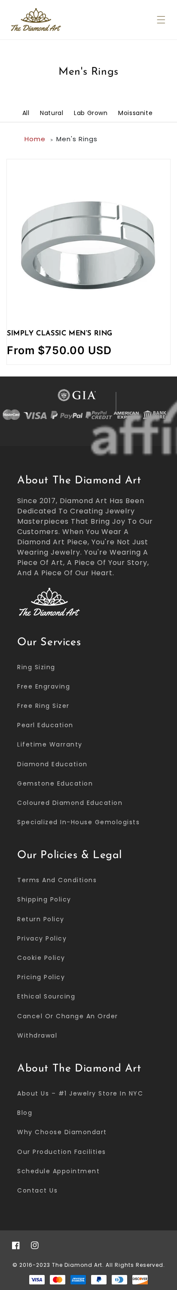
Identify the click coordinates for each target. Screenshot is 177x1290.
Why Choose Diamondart (62, 1132)
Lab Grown (90, 113)
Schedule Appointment (58, 1171)
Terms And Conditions (57, 880)
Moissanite (135, 113)
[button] (161, 19)
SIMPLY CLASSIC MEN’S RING (60, 333)
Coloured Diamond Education (69, 802)
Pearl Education (45, 725)
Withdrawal (37, 1035)
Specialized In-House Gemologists (78, 822)
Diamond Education (52, 764)
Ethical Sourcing (46, 996)
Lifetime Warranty (49, 744)
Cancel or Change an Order (67, 1016)
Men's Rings (77, 138)
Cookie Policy (41, 957)
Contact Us (37, 1190)
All (26, 113)
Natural (51, 113)
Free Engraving (43, 686)
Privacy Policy (42, 938)
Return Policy (40, 919)
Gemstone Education (55, 783)
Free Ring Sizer (43, 705)
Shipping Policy (44, 899)
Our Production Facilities (61, 1151)
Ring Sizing (36, 667)
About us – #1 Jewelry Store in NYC (80, 1093)
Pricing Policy (41, 977)
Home (35, 138)
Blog (24, 1112)
